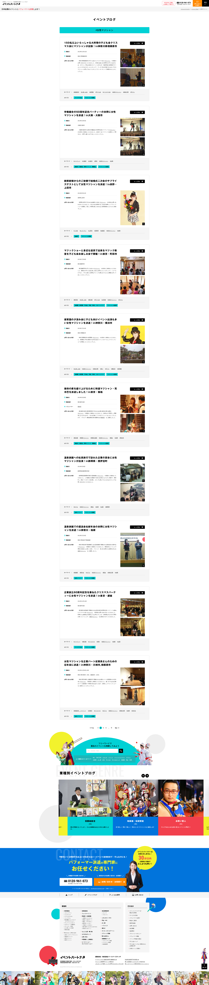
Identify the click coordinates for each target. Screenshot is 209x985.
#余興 (111, 161)
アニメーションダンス (70, 922)
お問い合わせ (133, 925)
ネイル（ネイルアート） (108, 930)
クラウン (128, 757)
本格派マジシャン (69, 936)
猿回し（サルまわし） (88, 921)
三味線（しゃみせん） (88, 925)
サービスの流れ (134, 915)
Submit (121, 751)
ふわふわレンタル (106, 917)
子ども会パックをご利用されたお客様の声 (138, 945)
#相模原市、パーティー (80, 710)
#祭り (101, 369)
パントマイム (68, 918)
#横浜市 (113, 369)
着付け (103, 928)
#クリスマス (91, 641)
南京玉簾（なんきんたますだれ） (90, 926)
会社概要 (132, 928)
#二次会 (76, 230)
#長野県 (96, 230)
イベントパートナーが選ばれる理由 (135, 911)
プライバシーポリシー (135, 933)
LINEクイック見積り (135, 948)
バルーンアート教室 (107, 940)
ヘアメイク (105, 925)
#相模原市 (76, 92)
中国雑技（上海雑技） (88, 939)
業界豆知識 (132, 923)
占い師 (99, 760)
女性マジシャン (82, 551)
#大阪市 (90, 161)
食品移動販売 (105, 911)
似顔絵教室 (105, 944)
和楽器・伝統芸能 (86, 916)
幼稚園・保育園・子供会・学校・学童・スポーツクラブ (89, 305)
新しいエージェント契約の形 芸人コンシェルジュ (137, 963)
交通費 (94, 760)
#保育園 (119, 369)
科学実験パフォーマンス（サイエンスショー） (70, 920)
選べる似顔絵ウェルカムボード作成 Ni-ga (135, 961)
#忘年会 (134, 710)
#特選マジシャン (84, 438)
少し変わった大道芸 (69, 928)
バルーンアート (68, 913)
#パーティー (77, 161)
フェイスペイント (86, 913)
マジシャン (107, 60)
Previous (143, 776)
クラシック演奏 (106, 933)
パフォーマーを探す (135, 918)
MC (94, 757)
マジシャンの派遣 (89, 97)
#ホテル (76, 507)
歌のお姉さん (105, 936)
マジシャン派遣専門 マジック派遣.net (104, 961)
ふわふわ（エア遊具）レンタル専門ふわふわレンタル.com (109, 963)
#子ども (132, 92)
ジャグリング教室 (107, 942)
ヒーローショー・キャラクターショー (87, 942)
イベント (110, 757)
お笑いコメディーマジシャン (71, 934)
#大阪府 (84, 161)
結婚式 (76, 236)
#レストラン (83, 230)
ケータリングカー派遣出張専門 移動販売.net (106, 959)
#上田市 (90, 230)
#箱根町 (76, 572)
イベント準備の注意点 (135, 939)
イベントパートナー (185, 9)
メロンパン (105, 914)
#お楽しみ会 (84, 92)
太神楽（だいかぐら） (88, 918)
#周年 (95, 161)
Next (116, 728)
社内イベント (78, 512)
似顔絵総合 (85, 911)
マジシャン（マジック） (70, 932)
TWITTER (98, 757)
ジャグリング (68, 914)
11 (111, 728)
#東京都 (90, 300)
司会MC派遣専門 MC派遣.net (132, 959)
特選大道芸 (67, 929)
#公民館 (104, 300)
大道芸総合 (67, 911)
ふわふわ (105, 757)
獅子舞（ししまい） (87, 923)
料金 (127, 760)
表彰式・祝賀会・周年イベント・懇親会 (85, 166)
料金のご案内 (133, 920)
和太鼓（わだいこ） (87, 928)
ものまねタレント (86, 934)
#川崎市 (90, 710)
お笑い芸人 (85, 936)
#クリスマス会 (106, 92)
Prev (92, 728)
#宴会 (111, 438)
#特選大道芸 (94, 438)
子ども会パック (116, 760)
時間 (130, 760)
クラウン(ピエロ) (68, 916)
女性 (103, 760)
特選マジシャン (68, 940)
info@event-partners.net (97, 888)
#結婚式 (102, 230)
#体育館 (91, 92)
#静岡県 (107, 507)
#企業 (101, 507)
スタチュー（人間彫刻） (70, 924)
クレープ (105, 913)
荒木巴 (79, 406)
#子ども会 (98, 92)
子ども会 (108, 760)
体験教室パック (106, 938)
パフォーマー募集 (134, 936)
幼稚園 (123, 760)
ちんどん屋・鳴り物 (87, 931)
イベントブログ (195, 9)
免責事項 (132, 931)
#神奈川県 (126, 92)
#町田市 (76, 300)
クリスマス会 (78, 97)
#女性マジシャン (116, 92)
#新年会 (82, 572)
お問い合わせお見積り (197, 4)
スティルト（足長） (69, 926)
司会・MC (104, 920)
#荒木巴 (122, 438)
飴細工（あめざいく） (88, 919)
